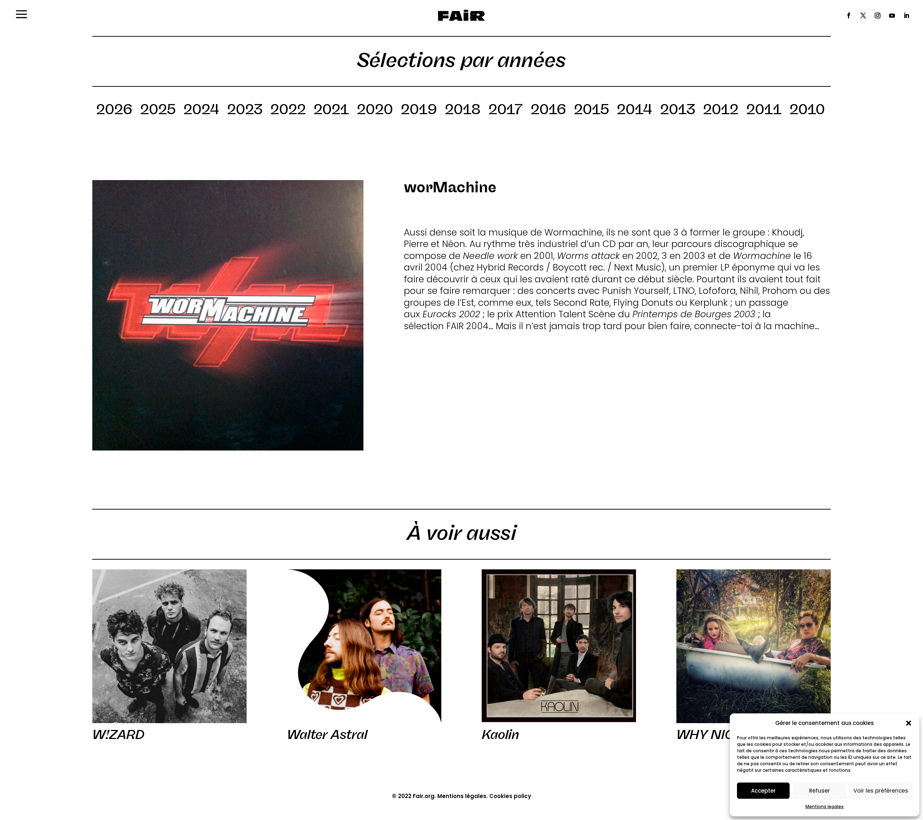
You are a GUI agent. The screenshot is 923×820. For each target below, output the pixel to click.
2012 (720, 111)
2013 (677, 111)
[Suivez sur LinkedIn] (906, 15)
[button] (908, 723)
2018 (463, 111)
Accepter (763, 790)
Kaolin (500, 734)
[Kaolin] (559, 646)
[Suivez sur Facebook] (848, 15)
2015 (591, 111)
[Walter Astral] (364, 646)
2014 (634, 111)
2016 (548, 111)
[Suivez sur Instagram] (877, 15)
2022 (288, 111)
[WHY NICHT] (753, 646)
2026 (114, 111)
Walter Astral (327, 734)
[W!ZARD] (169, 646)
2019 (419, 111)
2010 (807, 111)
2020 (375, 111)
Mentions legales (824, 806)
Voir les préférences (880, 790)
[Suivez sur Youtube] (892, 15)
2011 (764, 111)
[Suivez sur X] (863, 15)
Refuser (819, 790)
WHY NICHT (714, 734)
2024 (201, 111)
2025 (158, 111)
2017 (506, 111)
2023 (244, 111)
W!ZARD (118, 734)
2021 (331, 111)
